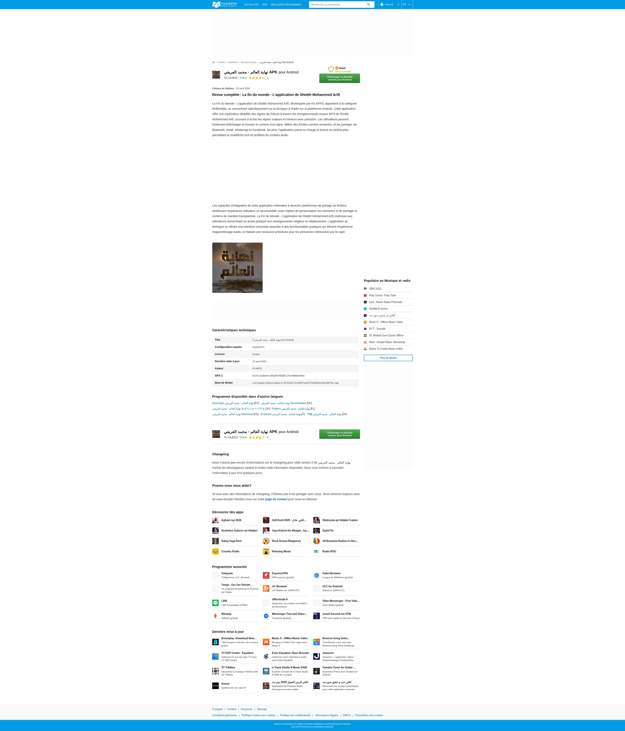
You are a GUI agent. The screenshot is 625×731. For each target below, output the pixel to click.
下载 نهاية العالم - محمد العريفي (324, 414)
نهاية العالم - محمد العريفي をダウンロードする (238, 408)
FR (404, 4)
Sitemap (262, 709)
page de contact (276, 499)
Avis (264, 4)
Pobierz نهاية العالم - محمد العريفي (291, 408)
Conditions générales (224, 715)
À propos (217, 709)
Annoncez (246, 709)
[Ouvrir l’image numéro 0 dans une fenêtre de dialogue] (237, 268)
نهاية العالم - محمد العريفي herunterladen (283, 403)
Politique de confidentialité (295, 715)
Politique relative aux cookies (258, 715)
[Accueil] (213, 62)
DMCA (347, 715)
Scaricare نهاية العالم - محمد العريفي (280, 414)
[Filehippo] (224, 4)
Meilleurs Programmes (286, 4)
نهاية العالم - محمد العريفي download (232, 414)
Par (230, 77)
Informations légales (326, 715)
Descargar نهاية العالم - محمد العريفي (232, 403)
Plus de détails (388, 357)
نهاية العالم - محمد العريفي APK (261, 72)
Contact (231, 709)
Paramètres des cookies (369, 715)
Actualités (251, 4)
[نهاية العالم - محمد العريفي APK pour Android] (216, 75)
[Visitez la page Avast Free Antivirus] (339, 69)
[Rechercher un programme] (368, 4)
